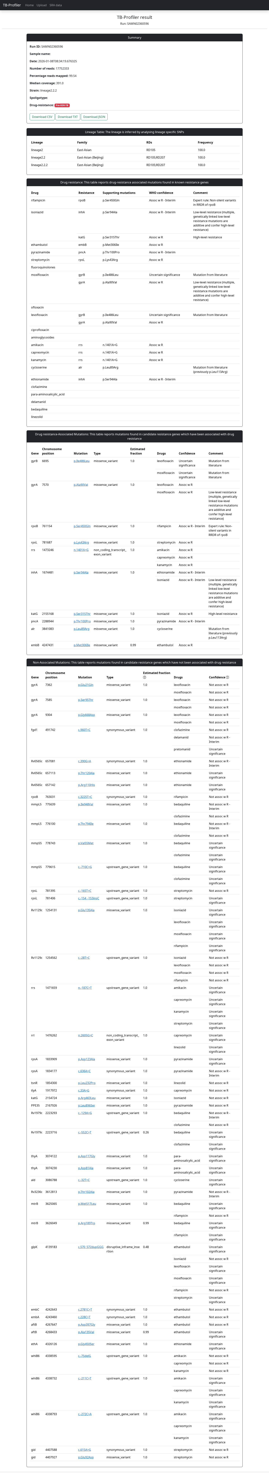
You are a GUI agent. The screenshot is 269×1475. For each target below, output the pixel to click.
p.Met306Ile (82, 645)
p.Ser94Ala (81, 572)
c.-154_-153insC (88, 898)
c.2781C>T (85, 1310)
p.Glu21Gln (85, 685)
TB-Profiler (12, 5)
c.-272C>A (84, 1414)
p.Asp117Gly (86, 1156)
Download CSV (42, 117)
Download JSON (94, 117)
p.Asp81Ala (85, 1168)
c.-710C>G (85, 867)
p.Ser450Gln (82, 526)
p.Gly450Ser (86, 1344)
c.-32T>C (84, 1180)
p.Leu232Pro (87, 1083)
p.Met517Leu (87, 1204)
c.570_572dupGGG (91, 1247)
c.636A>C (84, 1071)
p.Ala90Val (81, 485)
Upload (42, 5)
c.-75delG (84, 1356)
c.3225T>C (85, 797)
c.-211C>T (84, 1378)
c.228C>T (84, 1317)
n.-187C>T (85, 988)
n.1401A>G (81, 550)
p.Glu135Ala (86, 910)
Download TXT (68, 117)
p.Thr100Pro (82, 621)
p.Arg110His (86, 785)
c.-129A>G (85, 1113)
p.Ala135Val (86, 1332)
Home (29, 5)
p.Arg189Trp (86, 1223)
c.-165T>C (84, 891)
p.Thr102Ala (86, 1192)
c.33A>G (83, 1090)
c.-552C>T (84, 1132)
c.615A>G (84, 1450)
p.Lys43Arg (81, 542)
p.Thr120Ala (86, 773)
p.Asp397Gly (86, 1325)
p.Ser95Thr (85, 700)
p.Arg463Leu (87, 1098)
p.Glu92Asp (86, 1457)
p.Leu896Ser (86, 1105)
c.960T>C (84, 730)
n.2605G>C (85, 1035)
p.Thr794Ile (86, 824)
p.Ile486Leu (81, 461)
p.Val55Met (86, 843)
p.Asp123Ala (86, 1059)
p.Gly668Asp (86, 715)
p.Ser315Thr (82, 614)
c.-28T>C (84, 958)
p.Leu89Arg (81, 629)
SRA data (56, 5)
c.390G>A (84, 761)
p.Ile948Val (85, 804)
